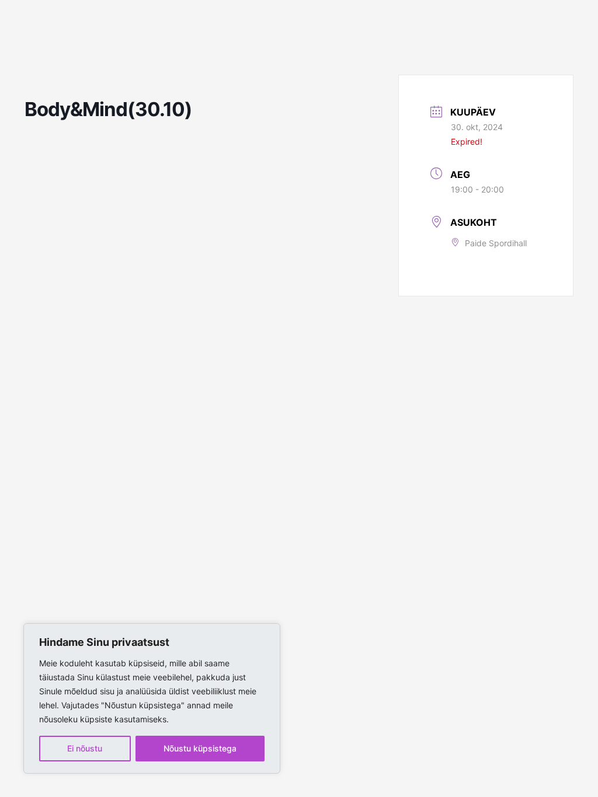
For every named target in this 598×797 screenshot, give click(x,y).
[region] (151, 698)
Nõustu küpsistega (200, 748)
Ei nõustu (84, 748)
